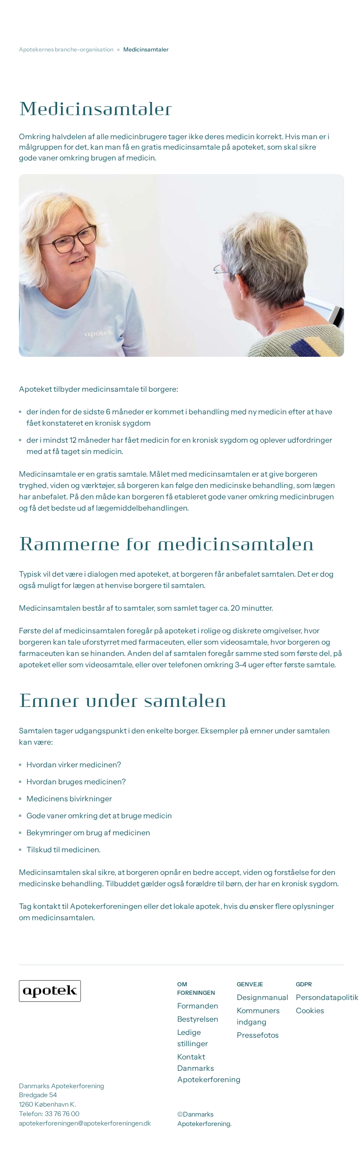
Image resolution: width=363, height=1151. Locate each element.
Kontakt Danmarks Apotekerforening (209, 1068)
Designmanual (262, 997)
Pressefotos (258, 1035)
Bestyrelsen (197, 1019)
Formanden (197, 1005)
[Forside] (50, 991)
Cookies (310, 1010)
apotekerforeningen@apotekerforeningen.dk (85, 1123)
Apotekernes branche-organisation (66, 49)
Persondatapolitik (327, 997)
